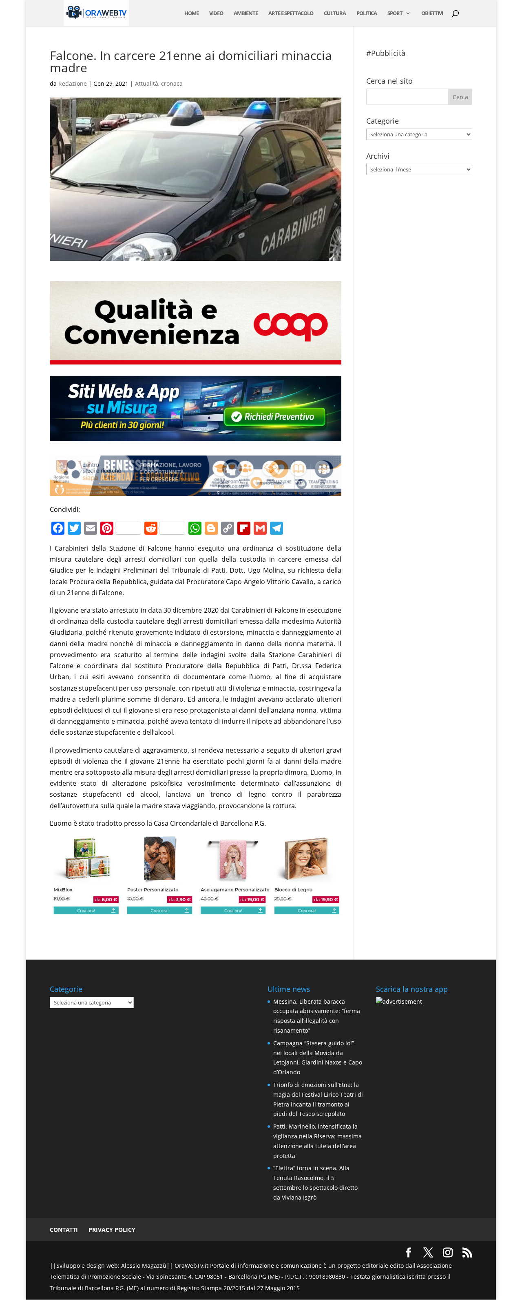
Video (216, 13)
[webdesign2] (195, 441)
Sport (395, 13)
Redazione (72, 83)
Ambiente (246, 13)
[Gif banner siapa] (195, 490)
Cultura (335, 13)
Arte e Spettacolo (290, 13)
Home (191, 13)
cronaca (172, 83)
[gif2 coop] (195, 358)
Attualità (146, 83)
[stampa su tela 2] (195, 909)
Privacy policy (111, 1229)
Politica (366, 13)
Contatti (64, 1229)
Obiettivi (432, 13)
